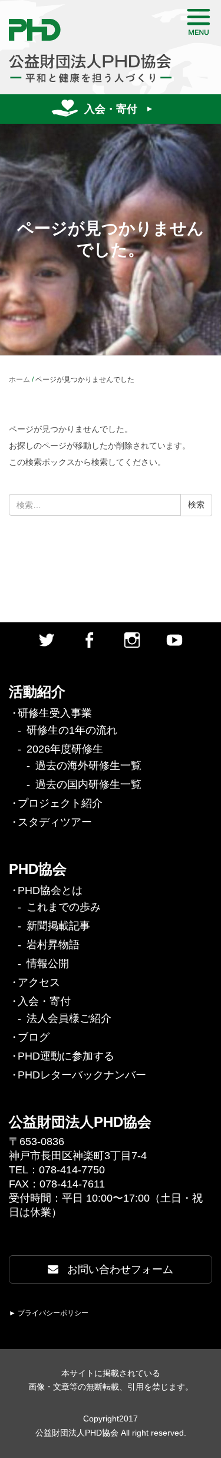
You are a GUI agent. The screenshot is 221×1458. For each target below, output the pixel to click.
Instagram (132, 640)
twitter (46, 640)
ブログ (34, 1037)
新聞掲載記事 (58, 926)
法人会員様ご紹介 (69, 1018)
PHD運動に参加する (66, 1056)
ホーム (19, 379)
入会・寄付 (110, 109)
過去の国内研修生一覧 (88, 784)
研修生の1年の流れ (72, 730)
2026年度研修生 (65, 749)
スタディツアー (55, 822)
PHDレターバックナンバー (82, 1075)
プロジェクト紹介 (60, 803)
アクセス (39, 982)
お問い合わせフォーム (118, 1269)
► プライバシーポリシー (48, 1313)
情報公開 (48, 963)
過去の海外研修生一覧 (88, 765)
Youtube (174, 640)
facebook (89, 640)
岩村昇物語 (53, 945)
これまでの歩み (64, 907)
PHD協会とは (50, 890)
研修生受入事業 (55, 713)
